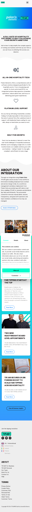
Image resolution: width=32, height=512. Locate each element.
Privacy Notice (5, 486)
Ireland (7, 448)
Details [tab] (16, 240)
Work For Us (5, 472)
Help (2, 476)
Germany (7, 453)
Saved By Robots (25, 506)
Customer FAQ (6, 490)
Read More (9, 307)
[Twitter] (6, 438)
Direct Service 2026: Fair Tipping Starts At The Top (15, 280)
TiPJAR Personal (6, 468)
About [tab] (26, 240)
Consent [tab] (5, 240)
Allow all (16, 270)
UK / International (10, 443)
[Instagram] (10, 438)
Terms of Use (5, 494)
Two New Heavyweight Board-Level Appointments (15, 335)
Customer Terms (6, 499)
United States (9, 446)
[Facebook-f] (2, 438)
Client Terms (5, 497)
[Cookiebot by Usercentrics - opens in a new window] (22, 235)
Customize (15, 275)
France (7, 451)
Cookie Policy (5, 488)
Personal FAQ (5, 492)
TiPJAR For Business (7, 466)
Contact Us (5, 474)
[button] (27, 2)
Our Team (4, 470)
